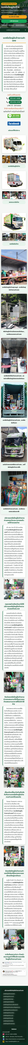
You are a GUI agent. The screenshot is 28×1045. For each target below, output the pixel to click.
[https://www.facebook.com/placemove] (4, 1039)
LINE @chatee (14, 21)
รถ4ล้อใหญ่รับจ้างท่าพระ (8, 999)
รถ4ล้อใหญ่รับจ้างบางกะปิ (8, 996)
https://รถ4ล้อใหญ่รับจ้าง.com (12, 1041)
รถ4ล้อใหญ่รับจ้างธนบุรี (8, 1018)
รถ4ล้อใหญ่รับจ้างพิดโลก (8, 1021)
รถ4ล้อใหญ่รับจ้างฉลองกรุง (9, 1023)
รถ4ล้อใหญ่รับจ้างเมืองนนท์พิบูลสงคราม (11, 1007)
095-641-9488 (15, 98)
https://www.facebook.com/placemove (15, 1039)
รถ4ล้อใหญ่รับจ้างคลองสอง (9, 994)
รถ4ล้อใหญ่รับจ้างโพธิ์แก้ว (8, 1002)
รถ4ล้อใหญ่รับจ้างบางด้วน (8, 1013)
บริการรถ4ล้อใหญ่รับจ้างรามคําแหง (14, 990)
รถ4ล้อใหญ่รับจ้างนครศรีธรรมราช (10, 1010)
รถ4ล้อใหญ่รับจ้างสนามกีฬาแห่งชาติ (10, 1004)
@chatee (12, 1036)
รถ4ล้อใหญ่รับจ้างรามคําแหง (13, 30)
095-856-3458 (15, 102)
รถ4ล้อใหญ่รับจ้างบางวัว (8, 1015)
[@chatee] (4, 1036)
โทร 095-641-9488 (14, 17)
